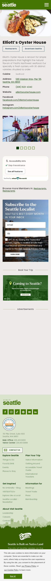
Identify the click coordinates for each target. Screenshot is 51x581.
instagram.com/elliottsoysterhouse (21, 108)
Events (6, 467)
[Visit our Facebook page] (5, 411)
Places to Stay (9, 471)
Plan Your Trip (33, 455)
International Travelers (31, 475)
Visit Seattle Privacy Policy (31, 249)
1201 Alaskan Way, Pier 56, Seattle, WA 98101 (22, 81)
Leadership (8, 513)
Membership (31, 499)
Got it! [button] (13, 576)
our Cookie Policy (11, 570)
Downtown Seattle (33, 48)
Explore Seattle (11, 455)
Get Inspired (9, 484)
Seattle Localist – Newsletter (11, 501)
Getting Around (33, 463)
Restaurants (11, 48)
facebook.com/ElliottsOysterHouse (21, 100)
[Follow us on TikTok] (17, 411)
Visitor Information (34, 459)
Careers (6, 517)
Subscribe (15, 254)
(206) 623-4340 (24, 87)
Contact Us (14, 450)
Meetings (30, 487)
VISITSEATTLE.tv (9, 491)
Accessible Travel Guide (34, 469)
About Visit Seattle (12, 509)
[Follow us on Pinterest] (23, 411)
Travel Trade (31, 491)
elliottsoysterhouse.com (28, 92)
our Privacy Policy (29, 566)
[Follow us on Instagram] (11, 411)
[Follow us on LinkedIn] (35, 411)
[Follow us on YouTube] (29, 411)
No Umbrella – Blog (12, 487)
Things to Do (8, 459)
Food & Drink (8, 463)
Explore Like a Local (11, 495)
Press (28, 495)
